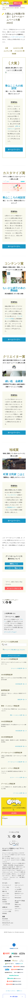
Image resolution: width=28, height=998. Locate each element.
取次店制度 (5, 918)
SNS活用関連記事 (6, 721)
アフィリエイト (6, 920)
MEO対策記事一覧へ (20, 746)
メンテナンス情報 (6, 911)
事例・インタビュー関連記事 (10, 706)
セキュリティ (18, 908)
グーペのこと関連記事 (8, 784)
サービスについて (6, 885)
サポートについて (19, 885)
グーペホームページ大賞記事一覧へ (16, 761)
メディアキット (6, 924)
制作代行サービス (19, 893)
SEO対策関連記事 (7, 674)
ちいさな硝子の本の (14, 288)
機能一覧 (4, 891)
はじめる (14, 813)
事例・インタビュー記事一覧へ (17, 715)
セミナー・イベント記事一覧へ (17, 777)
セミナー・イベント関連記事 (10, 768)
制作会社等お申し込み (7, 922)
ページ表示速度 (6, 903)
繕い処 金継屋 (14, 381)
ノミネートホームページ (17, 37)
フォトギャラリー (12, 495)
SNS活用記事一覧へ (20, 730)
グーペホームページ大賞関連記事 (11, 752)
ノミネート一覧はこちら (14, 568)
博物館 (14, 290)
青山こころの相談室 (14, 87)
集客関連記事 (5, 690)
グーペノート (18, 895)
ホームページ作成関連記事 (9, 659)
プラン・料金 (5, 887)
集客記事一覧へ (21, 699)
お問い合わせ (18, 891)
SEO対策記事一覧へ (20, 684)
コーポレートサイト (11, 990)
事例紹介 (4, 899)
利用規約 (17, 906)
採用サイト (19, 990)
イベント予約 (5, 893)
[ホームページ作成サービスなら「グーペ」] (8, 3)
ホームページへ (14, 149)
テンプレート (5, 889)
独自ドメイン (5, 895)
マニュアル (17, 887)
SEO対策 (4, 901)
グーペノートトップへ (14, 655)
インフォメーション (7, 909)
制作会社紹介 (18, 897)
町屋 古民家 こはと (14, 474)
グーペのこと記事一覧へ (19, 793)
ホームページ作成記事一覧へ (18, 668)
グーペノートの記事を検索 (9, 642)
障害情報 (4, 913)
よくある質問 (18, 889)
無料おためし (17, 3)
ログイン (17, 910)
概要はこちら (14, 564)
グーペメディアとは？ (10, 632)
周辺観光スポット (12, 507)
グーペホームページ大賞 (15, 5)
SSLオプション (6, 897)
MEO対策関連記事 (7, 737)
